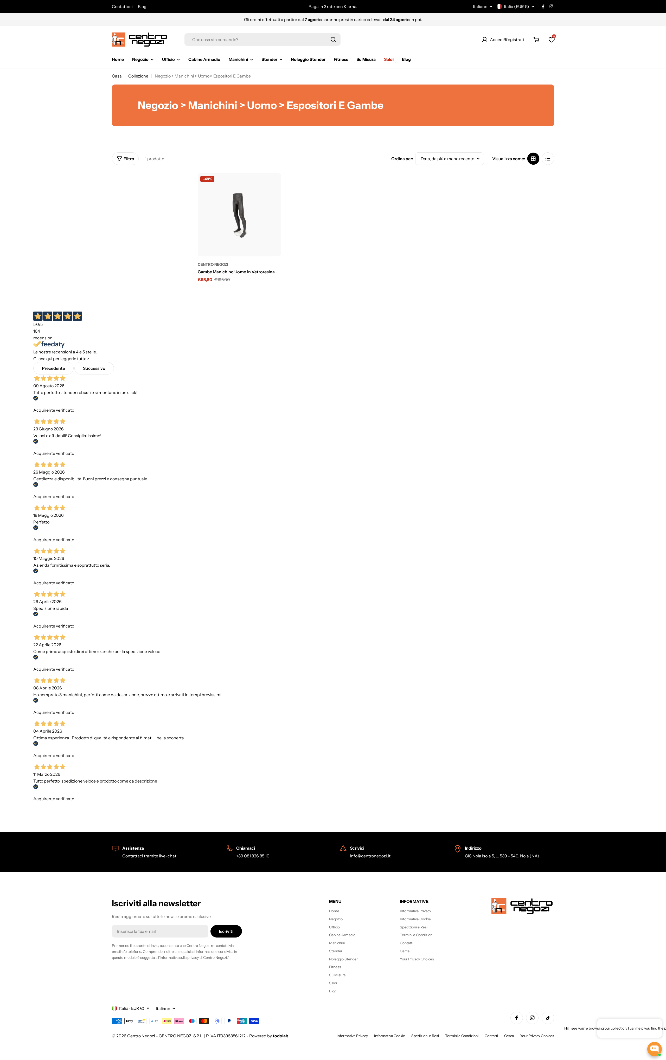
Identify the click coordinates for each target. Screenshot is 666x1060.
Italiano (480, 6)
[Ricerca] (333, 39)
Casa (117, 76)
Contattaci (122, 6)
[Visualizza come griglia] (533, 158)
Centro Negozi (213, 264)
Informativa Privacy (352, 1035)
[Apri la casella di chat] (654, 1049)
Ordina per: (402, 158)
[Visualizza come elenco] (548, 158)
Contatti (491, 1035)
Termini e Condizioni (461, 1035)
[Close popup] (652, 1023)
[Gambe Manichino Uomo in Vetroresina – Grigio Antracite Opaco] (239, 214)
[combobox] (262, 39)
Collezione (138, 76)
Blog (142, 6)
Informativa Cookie (389, 1035)
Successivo (94, 368)
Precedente (53, 368)
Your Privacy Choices (537, 1035)
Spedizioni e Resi (425, 1035)
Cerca (509, 1035)
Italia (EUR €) (516, 6)
